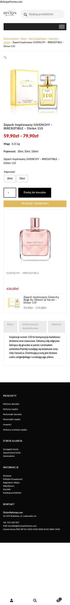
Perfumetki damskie (12, 414)
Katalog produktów (12, 493)
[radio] (9, 178)
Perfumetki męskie (11, 419)
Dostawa (7, 476)
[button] (5, 57)
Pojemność (9, 172)
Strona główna (11, 38)
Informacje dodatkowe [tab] (30, 326)
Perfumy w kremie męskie (15, 430)
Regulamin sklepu (11, 482)
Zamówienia (9, 456)
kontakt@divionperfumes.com (22, 526)
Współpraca (8, 486)
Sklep (23, 38)
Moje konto (11, 600)
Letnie (7, 42)
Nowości (7, 425)
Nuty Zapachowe (37, 38)
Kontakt (7, 489)
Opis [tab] (10, 324)
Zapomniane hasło (12, 453)
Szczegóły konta (10, 449)
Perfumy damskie (11, 404)
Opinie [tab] (56, 324)
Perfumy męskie (10, 409)
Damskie (53, 38)
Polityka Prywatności (13, 479)
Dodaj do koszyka (35, 192)
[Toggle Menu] (62, 26)
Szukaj (35, 600)
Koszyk (53, 598)
